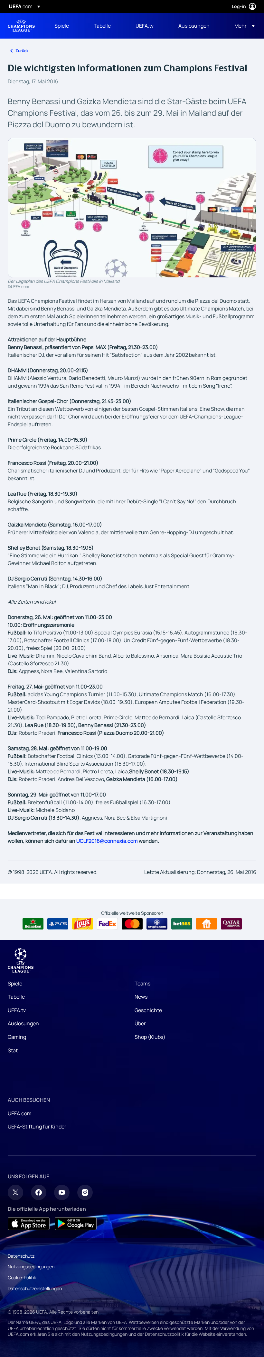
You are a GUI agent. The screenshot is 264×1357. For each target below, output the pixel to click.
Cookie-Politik (22, 1277)
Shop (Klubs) (150, 1036)
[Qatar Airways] (231, 924)
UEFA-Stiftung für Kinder (37, 1126)
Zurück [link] (21, 50)
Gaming (17, 1036)
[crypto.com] (156, 924)
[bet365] (181, 924)
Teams (142, 983)
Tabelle (16, 996)
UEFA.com (20, 1113)
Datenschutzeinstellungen (35, 1288)
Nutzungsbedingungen (31, 1266)
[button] (242, 26)
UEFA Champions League (21, 26)
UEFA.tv (17, 1010)
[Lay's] (82, 924)
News (141, 996)
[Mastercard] (132, 924)
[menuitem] (66, 26)
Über (140, 1023)
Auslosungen (23, 1023)
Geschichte (148, 1010)
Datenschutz (21, 1256)
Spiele (15, 983)
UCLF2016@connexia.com (107, 840)
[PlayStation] (57, 924)
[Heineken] (33, 924)
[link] (61, 26)
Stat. (13, 1050)
